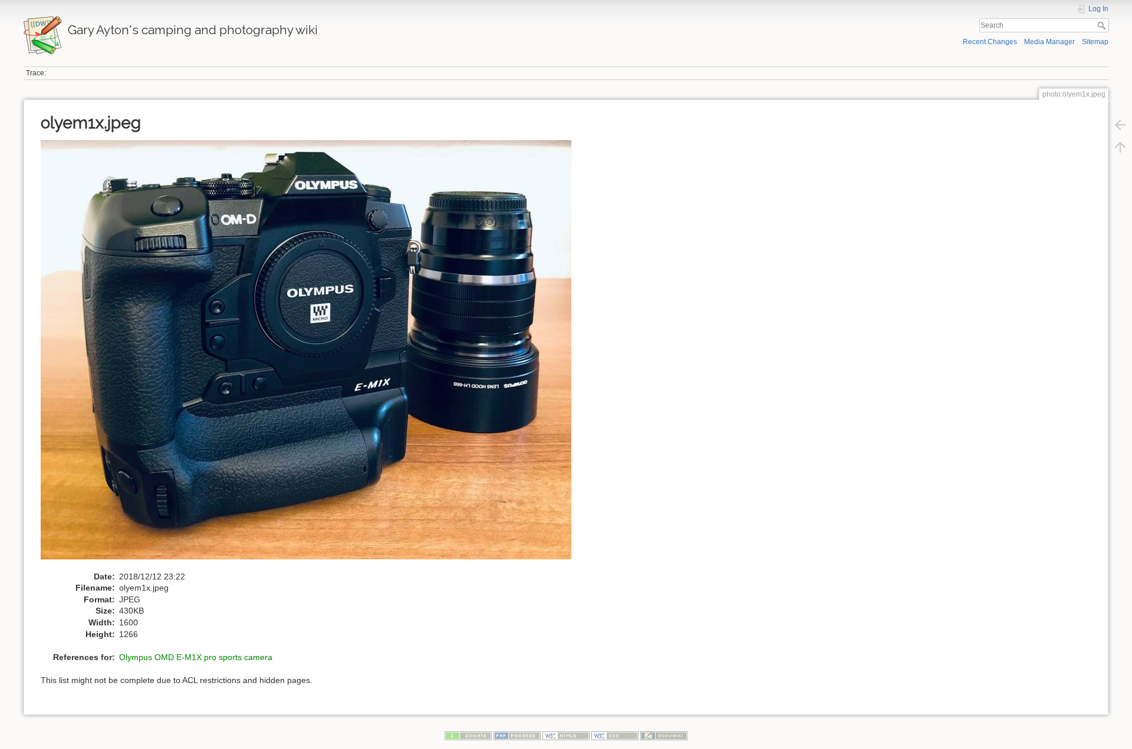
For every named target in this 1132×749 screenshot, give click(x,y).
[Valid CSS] (615, 735)
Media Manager (1049, 42)
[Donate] (468, 735)
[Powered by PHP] (517, 735)
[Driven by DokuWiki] (663, 735)
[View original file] (312, 355)
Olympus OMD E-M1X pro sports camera (195, 657)
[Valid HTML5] (566, 735)
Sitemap (1095, 42)
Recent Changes (990, 42)
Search (1102, 25)
